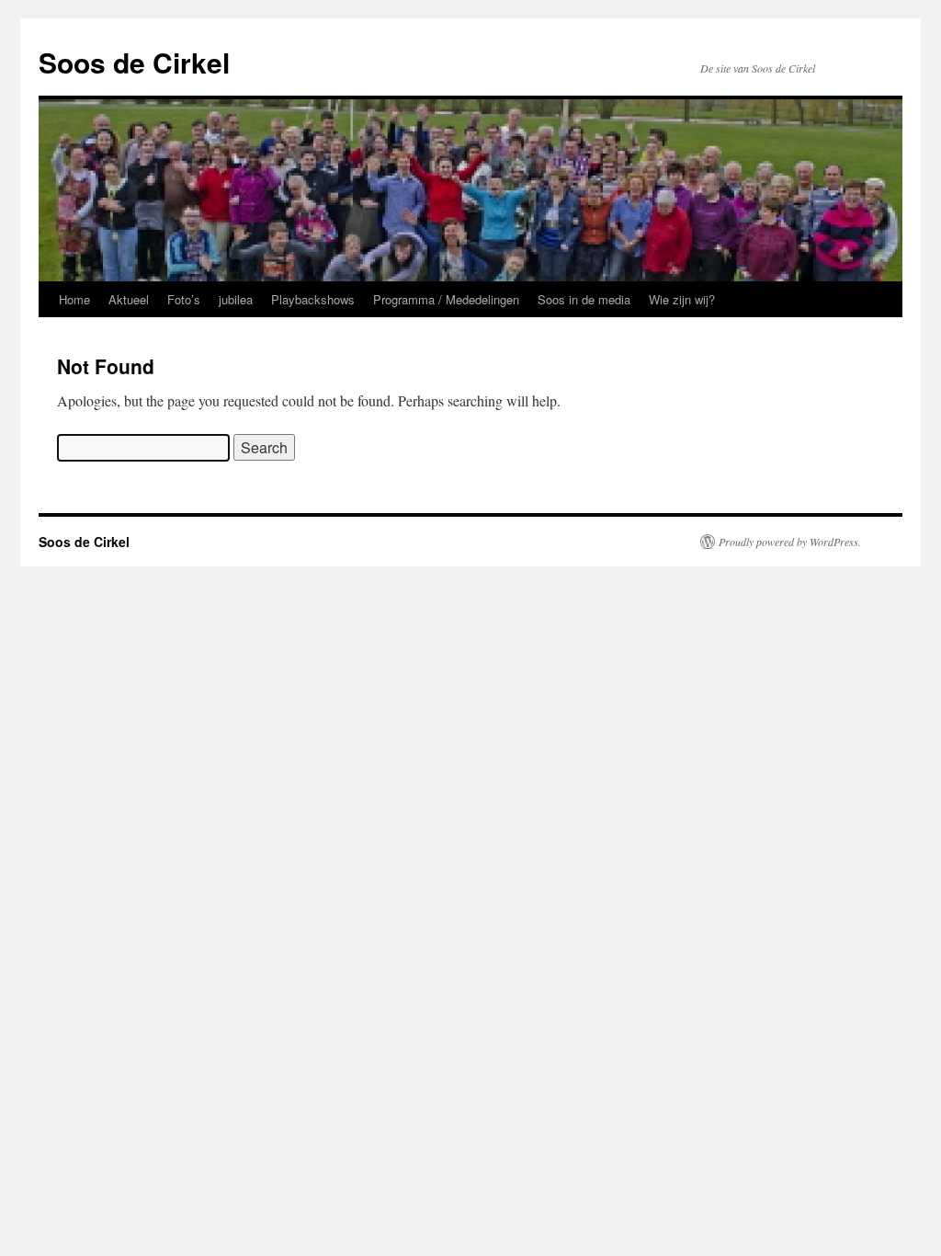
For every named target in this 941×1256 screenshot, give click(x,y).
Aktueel (128, 299)
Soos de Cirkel (134, 62)
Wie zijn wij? (682, 299)
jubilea (236, 299)
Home (74, 299)
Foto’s (183, 299)
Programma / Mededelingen (446, 299)
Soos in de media (584, 299)
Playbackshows (313, 299)
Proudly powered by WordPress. (790, 541)
